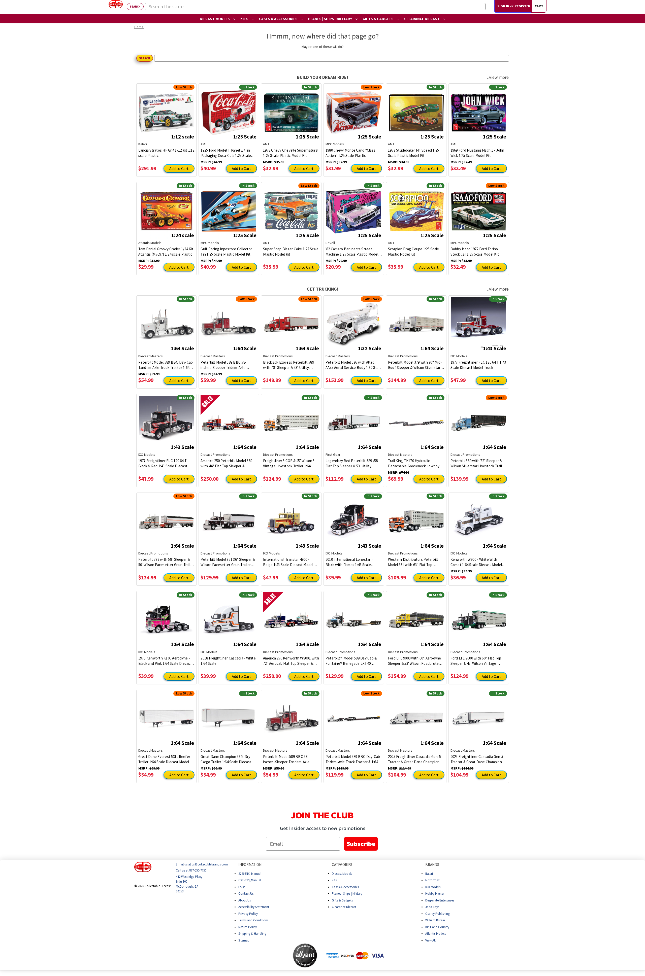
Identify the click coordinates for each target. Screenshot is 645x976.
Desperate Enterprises (439, 900)
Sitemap (243, 940)
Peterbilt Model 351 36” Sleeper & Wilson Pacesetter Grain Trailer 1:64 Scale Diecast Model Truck (228, 562)
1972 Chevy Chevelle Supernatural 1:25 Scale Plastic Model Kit (290, 153)
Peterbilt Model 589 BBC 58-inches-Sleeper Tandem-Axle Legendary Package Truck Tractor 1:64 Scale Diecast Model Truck (290, 759)
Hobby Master (434, 893)
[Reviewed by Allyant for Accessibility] (305, 955)
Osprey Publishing (437, 913)
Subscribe (361, 843)
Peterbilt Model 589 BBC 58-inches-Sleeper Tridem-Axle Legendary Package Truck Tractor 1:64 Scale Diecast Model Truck (228, 365)
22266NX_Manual (249, 873)
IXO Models (432, 887)
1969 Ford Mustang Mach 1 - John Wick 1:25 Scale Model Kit (477, 153)
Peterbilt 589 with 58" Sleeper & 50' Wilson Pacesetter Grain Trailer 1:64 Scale (166, 562)
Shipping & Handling (252, 933)
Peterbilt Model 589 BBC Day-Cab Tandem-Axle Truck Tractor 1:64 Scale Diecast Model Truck (165, 365)
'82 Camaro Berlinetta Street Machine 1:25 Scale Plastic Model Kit (352, 252)
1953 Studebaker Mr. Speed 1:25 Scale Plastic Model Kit (413, 153)
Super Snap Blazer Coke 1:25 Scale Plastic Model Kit (290, 252)
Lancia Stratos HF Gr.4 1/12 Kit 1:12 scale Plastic (166, 153)
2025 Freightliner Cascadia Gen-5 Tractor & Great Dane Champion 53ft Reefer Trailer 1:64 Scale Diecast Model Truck (414, 759)
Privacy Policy (248, 913)
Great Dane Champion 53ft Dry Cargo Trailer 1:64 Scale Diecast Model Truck (226, 759)
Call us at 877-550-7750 (191, 870)
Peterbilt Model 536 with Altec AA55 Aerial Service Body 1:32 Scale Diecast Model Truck (354, 365)
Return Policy (247, 927)
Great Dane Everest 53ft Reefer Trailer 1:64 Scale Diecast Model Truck (164, 759)
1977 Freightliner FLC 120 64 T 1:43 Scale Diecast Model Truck (478, 365)
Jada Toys (432, 907)
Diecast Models (215, 18)
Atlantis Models (435, 933)
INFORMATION (250, 864)
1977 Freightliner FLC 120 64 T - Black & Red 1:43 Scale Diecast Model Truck (163, 463)
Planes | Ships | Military (330, 18)
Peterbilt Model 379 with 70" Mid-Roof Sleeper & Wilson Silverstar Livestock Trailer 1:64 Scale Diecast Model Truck (415, 365)
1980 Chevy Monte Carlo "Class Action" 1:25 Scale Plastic (350, 153)
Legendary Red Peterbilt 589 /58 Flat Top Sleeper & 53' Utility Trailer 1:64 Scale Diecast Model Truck (352, 463)
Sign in (503, 6)
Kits (244, 18)
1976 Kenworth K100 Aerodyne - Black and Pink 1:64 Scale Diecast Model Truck (165, 661)
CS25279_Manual (249, 880)
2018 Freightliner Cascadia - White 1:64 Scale (228, 661)
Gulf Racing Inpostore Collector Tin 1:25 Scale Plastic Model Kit (226, 252)
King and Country (437, 927)
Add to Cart (179, 168)
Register (522, 6)
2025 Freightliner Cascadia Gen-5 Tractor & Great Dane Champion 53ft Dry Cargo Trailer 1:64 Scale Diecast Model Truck (476, 759)
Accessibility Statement (253, 907)
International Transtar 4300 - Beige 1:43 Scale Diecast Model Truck (288, 562)
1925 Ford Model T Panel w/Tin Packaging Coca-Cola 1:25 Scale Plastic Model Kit (226, 153)
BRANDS (432, 864)
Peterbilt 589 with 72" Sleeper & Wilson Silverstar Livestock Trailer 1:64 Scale (477, 463)
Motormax (432, 880)
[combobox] (315, 6)
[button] (272, 955)
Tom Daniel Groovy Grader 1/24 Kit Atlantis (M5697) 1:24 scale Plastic (166, 252)
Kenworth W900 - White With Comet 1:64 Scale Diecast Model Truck (476, 562)
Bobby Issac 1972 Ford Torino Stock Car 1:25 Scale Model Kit (474, 252)
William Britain (435, 920)
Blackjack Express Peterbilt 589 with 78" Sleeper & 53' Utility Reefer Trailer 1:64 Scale (288, 365)
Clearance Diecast (422, 18)
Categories (342, 864)
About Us (244, 900)
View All (430, 940)
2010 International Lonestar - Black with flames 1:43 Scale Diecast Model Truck (349, 562)
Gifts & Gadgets (378, 18)
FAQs (241, 887)
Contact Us (245, 893)
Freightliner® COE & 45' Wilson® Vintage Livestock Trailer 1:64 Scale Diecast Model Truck (288, 463)
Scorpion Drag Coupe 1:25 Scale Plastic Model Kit (413, 252)
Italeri (429, 873)
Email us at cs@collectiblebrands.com (202, 864)
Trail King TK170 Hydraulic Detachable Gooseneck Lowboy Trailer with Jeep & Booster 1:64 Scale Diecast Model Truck (414, 463)
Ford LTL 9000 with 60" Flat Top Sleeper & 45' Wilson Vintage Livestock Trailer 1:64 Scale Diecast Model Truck (475, 661)
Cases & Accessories (278, 18)
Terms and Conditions (253, 920)
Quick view (166, 108)
